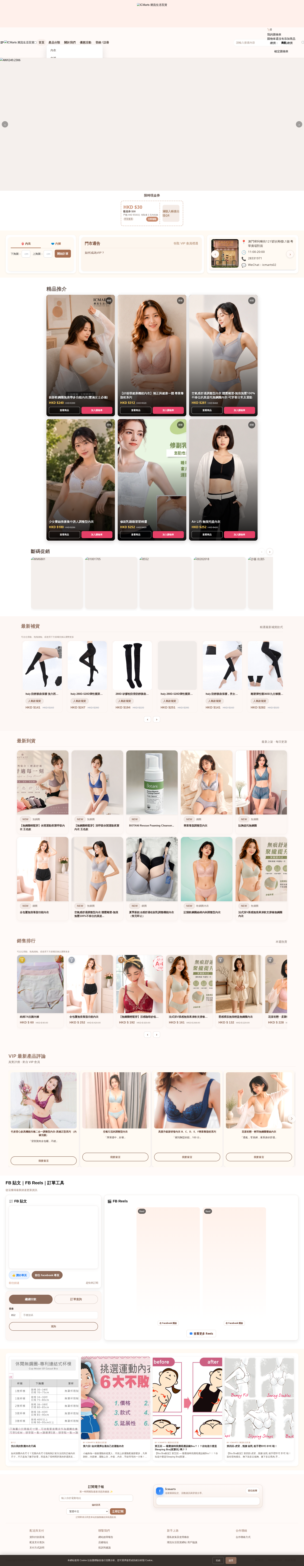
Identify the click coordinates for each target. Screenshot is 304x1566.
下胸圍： (16, 253)
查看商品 (64, 410)
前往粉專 (252, 1490)
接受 (231, 1560)
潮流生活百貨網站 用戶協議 (182, 1542)
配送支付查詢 (37, 1542)
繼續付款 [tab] (30, 1299)
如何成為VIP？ (94, 256)
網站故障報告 (105, 1537)
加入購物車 (97, 410)
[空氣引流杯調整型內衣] (115, 1105)
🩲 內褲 (56, 243)
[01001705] (111, 583)
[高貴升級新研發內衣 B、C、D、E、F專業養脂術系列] (187, 1105)
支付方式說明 (37, 1547)
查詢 (53, 1326)
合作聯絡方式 (243, 1537)
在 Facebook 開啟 (168, 1323)
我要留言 (44, 1160)
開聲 (109, 300)
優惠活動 (85, 42)
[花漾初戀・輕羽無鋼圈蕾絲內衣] (259, 1105)
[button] (292, 1118)
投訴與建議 (104, 1547)
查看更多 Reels (203, 1333)
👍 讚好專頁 (19, 1275)
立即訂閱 (118, 1511)
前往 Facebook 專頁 (47, 1275)
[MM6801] (57, 583)
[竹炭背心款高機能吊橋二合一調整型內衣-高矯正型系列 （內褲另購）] (44, 1105)
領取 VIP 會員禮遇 (186, 243)
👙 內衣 (26, 243)
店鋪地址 (103, 1542)
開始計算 (62, 253)
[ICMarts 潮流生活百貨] (152, 13)
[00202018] (220, 583)
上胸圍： (38, 253)
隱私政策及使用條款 (178, 1537)
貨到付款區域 (37, 1537)
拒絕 (218, 1560)
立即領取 (152, 219)
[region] (152, 836)
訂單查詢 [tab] (76, 1299)
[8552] (166, 583)
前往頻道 (14, 1283)
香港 (11, 1308)
